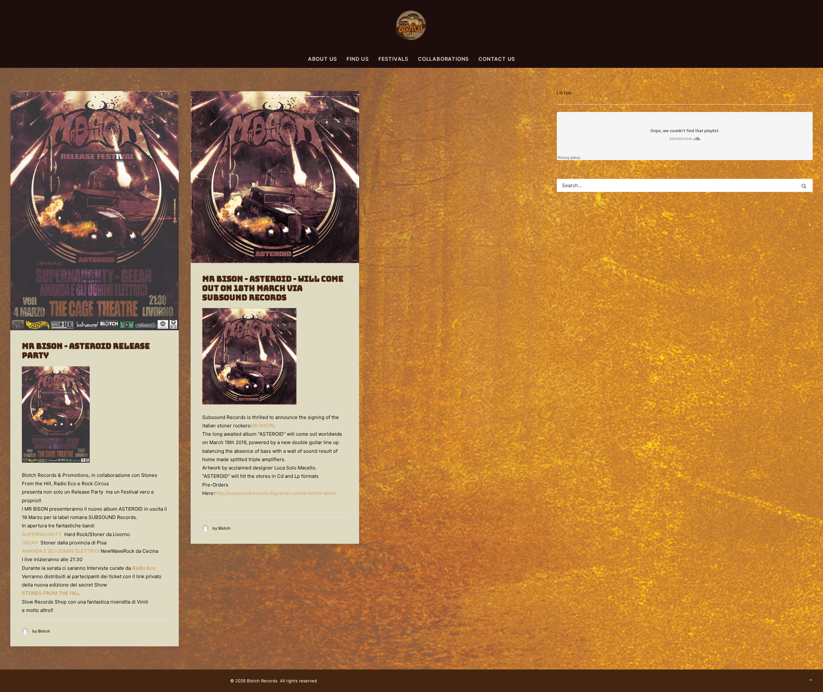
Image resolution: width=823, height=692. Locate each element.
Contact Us (496, 59)
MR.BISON (262, 426)
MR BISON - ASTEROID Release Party (86, 350)
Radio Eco (143, 568)
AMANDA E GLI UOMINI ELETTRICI (60, 551)
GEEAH (30, 543)
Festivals (393, 59)
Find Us (358, 59)
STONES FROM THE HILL (51, 593)
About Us (322, 59)
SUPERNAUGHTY (42, 534)
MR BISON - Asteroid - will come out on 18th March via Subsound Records (272, 288)
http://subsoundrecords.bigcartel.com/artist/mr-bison (276, 493)
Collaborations (443, 59)
